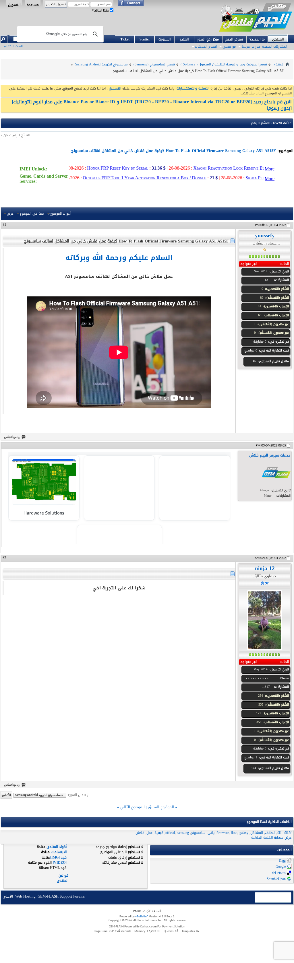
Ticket (124, 39)
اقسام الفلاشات (206, 47)
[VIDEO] (60, 862)
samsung (183, 833)
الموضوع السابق (161, 807)
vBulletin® (141, 916)
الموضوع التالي (132, 807)
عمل (149, 833)
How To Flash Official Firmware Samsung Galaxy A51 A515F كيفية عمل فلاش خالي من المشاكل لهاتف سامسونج (173, 151)
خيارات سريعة (250, 47)
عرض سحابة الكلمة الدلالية (271, 837)
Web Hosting (25, 896)
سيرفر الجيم (234, 39)
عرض (10, 213)
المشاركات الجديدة (274, 47)
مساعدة (33, 4)
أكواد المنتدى (57, 847)
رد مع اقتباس (12, 437)
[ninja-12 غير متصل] (264, 620)
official (170, 833)
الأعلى (6, 795)
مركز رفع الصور (208, 39)
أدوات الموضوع (60, 213)
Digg (282, 860)
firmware (222, 833)
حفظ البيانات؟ (101, 10)
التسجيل (14, 4)
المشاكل (256, 833)
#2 (4, 557)
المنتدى (278, 39)
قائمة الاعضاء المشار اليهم (271, 123)
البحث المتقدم (13, 46)
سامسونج (198, 833)
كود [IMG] (58, 857)
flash (234, 833)
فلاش (140, 833)
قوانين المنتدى (62, 878)
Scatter (145, 39)
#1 (4, 224)
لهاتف (270, 833)
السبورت (164, 39)
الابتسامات (59, 852)
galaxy (243, 833)
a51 (279, 833)
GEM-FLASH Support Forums (61, 896)
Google (281, 867)
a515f (287, 833)
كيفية (158, 833)
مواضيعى (229, 47)
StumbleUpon (276, 879)
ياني (211, 833)
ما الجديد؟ (257, 39)
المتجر (184, 39)
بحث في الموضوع (32, 213)
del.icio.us (279, 873)
